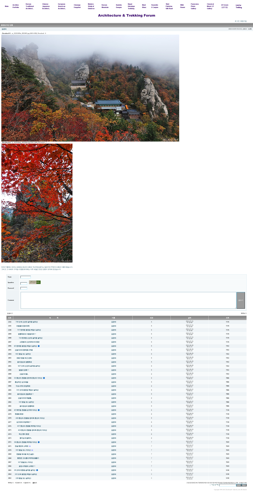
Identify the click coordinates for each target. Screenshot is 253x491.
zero (239, 489)
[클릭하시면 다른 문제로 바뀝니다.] (35, 282)
